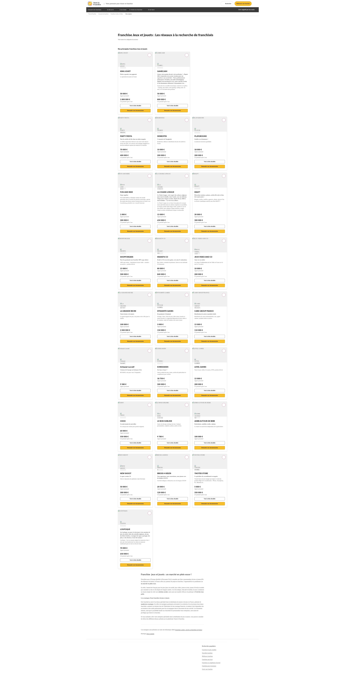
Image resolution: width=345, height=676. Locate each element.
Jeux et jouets (150, 633)
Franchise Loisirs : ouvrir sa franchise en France (188, 630)
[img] (103, 9)
